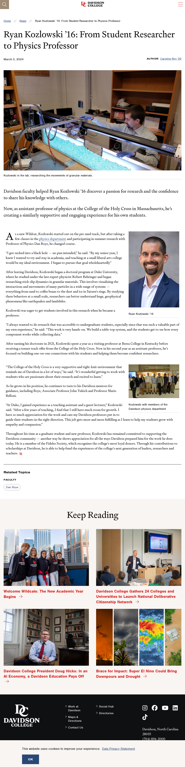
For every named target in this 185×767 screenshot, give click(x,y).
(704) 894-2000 (153, 739)
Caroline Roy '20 (170, 59)
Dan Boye (12, 487)
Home (7, 21)
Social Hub (106, 706)
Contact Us (75, 727)
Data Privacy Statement (118, 749)
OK (30, 759)
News (23, 21)
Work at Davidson (74, 708)
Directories (106, 713)
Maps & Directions (74, 719)
